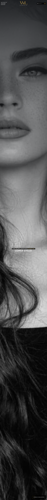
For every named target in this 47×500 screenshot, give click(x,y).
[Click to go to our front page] (23, 3)
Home (13, 248)
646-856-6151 (3, 4)
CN (39, 3)
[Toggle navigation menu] (45, 3)
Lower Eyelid (24, 248)
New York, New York (4, 2)
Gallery (18, 248)
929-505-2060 (3, 3)
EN (37, 3)
